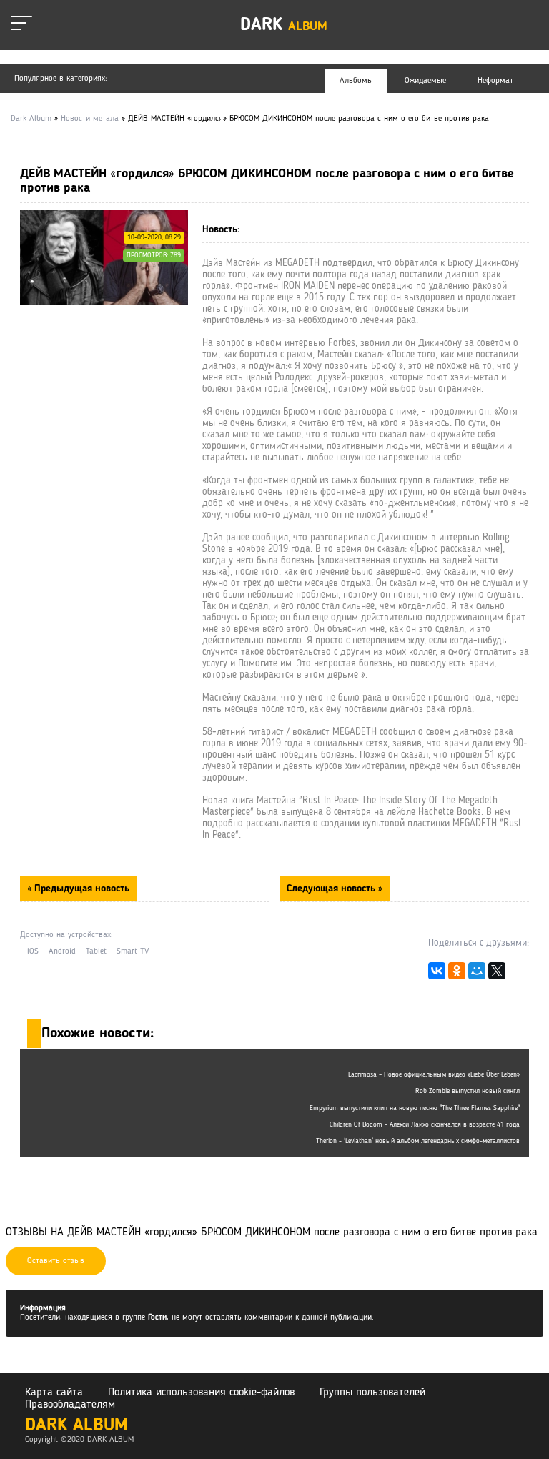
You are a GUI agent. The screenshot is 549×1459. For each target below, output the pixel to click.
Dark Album (76, 1426)
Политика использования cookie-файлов (201, 1392)
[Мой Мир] (476, 974)
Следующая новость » (334, 889)
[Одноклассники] (456, 974)
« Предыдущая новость (78, 889)
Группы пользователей (372, 1392)
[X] (496, 974)
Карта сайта (54, 1392)
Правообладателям (70, 1404)
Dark (283, 25)
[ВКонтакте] (436, 974)
